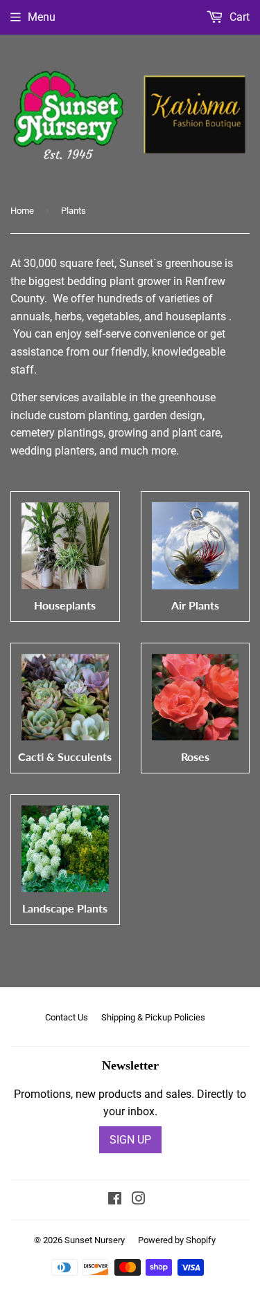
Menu (41, 17)
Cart (238, 17)
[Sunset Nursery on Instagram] (139, 1200)
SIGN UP (130, 1139)
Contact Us (66, 1017)
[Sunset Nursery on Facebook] (114, 1200)
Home (22, 210)
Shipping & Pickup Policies (153, 1017)
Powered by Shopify (177, 1240)
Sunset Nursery (94, 1240)
